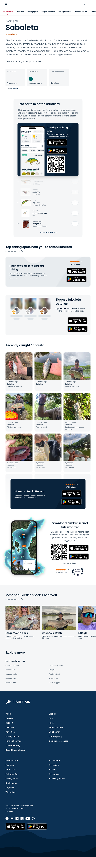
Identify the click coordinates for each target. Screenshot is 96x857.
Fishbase (14, 88)
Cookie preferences (58, 741)
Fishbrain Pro (12, 760)
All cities (53, 769)
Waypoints (10, 792)
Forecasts (10, 769)
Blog (51, 718)
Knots (51, 723)
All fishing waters (57, 778)
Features (10, 765)
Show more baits (48, 232)
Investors (10, 727)
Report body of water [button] (16, 750)
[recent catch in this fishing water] (19, 371)
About (8, 714)
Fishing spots (12, 778)
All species (54, 774)
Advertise (10, 732)
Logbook (10, 787)
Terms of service (14, 741)
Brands (52, 714)
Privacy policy (12, 736)
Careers (9, 718)
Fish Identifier (12, 774)
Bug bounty (54, 732)
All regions (54, 765)
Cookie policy (55, 736)
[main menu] (91, 4)
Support (9, 723)
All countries (55, 760)
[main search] (85, 4)
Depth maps (11, 783)
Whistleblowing (13, 745)
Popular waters (56, 727)
